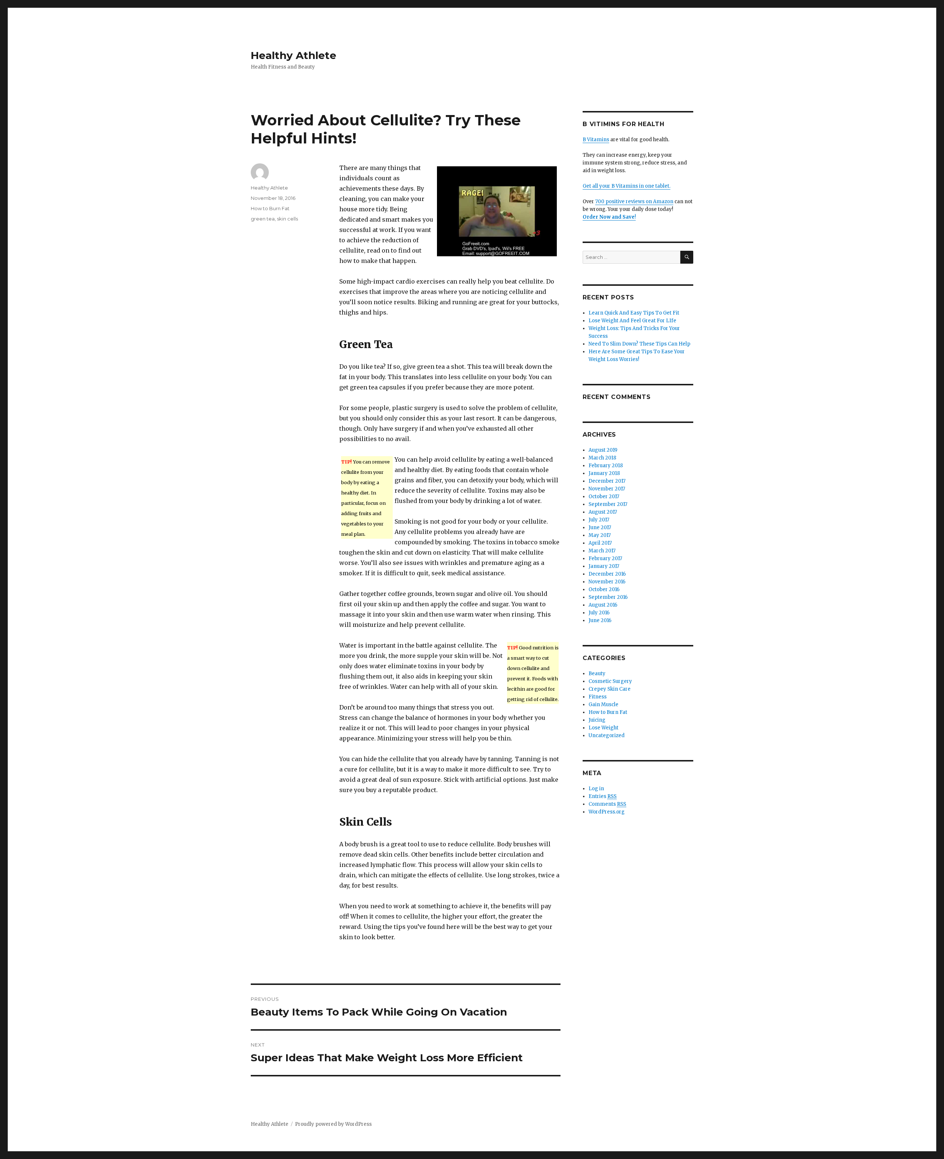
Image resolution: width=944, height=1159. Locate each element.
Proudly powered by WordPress (333, 1124)
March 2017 (602, 551)
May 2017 (600, 535)
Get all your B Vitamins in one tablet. (626, 186)
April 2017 (600, 543)
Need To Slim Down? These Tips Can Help (639, 344)
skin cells (287, 219)
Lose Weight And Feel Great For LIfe (632, 320)
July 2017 (599, 520)
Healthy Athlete (293, 55)
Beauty (597, 673)
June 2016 (600, 620)
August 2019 (603, 450)
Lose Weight (603, 728)
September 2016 (608, 597)
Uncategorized (607, 735)
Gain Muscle (603, 704)
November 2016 (607, 582)
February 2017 (605, 558)
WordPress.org (607, 812)
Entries (603, 796)
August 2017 (603, 512)
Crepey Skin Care (610, 689)
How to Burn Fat (270, 208)
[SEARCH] (686, 257)
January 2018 (604, 473)
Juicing (597, 720)
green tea (263, 219)
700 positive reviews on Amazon (634, 201)
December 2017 (607, 481)
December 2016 (607, 574)
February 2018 (606, 465)
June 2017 (600, 527)
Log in (596, 788)
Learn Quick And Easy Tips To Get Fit (634, 313)
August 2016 (603, 605)
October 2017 (604, 496)
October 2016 (604, 589)
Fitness (598, 697)
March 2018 (602, 458)
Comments (607, 804)
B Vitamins (596, 139)
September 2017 (608, 504)
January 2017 (604, 566)
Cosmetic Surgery (610, 681)
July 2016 (599, 613)
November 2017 (607, 489)
